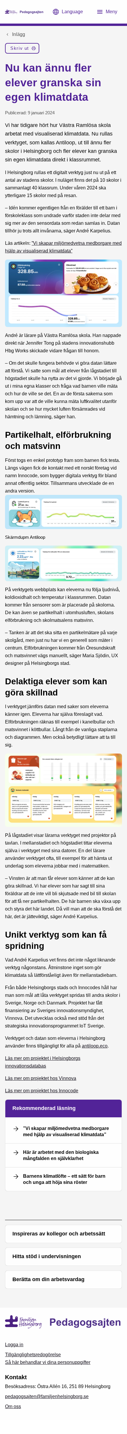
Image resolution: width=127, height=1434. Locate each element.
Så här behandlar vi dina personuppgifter (47, 1362)
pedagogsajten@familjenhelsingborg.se (47, 1396)
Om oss (13, 1406)
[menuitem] (22, 49)
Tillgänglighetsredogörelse (33, 1354)
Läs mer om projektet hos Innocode (41, 1090)
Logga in (14, 1344)
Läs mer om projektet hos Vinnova (40, 1078)
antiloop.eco (95, 1045)
